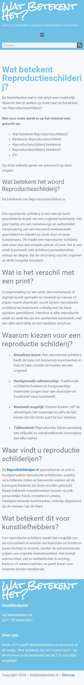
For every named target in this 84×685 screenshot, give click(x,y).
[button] (42, 35)
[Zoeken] (79, 45)
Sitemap (68, 675)
